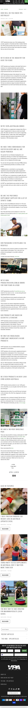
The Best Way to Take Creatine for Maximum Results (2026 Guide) (12, 611)
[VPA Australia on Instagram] (12, 689)
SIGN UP (24, 651)
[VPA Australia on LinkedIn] (14, 689)
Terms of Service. (14, 660)
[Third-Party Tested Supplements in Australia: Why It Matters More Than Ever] (14, 547)
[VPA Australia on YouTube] (19, 689)
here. (12, 448)
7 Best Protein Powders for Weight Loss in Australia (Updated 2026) (12, 518)
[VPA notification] (13, 1)
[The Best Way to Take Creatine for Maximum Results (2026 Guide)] (14, 594)
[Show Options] (19, 651)
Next (25, 9)
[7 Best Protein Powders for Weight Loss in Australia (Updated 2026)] (14, 501)
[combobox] (17, 651)
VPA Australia (6, 696)
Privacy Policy (22, 659)
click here (16, 256)
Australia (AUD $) (13, 693)
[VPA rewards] (22, 1)
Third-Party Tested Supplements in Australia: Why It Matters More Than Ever (14, 565)
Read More (5, 529)
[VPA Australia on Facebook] (9, 689)
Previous (21, 9)
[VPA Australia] (7, 1)
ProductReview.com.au (19, 291)
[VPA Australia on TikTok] (16, 689)
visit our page (22, 402)
